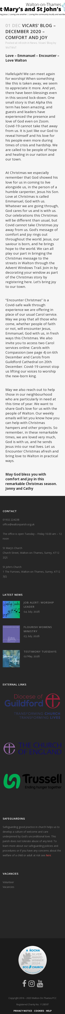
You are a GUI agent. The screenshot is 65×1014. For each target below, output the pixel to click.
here (48, 855)
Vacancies (8, 887)
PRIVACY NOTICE (23, 1010)
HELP (49, 1010)
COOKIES (39, 1010)
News (33, 42)
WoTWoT (11, 47)
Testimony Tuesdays (40, 651)
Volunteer (8, 882)
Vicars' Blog (45, 42)
